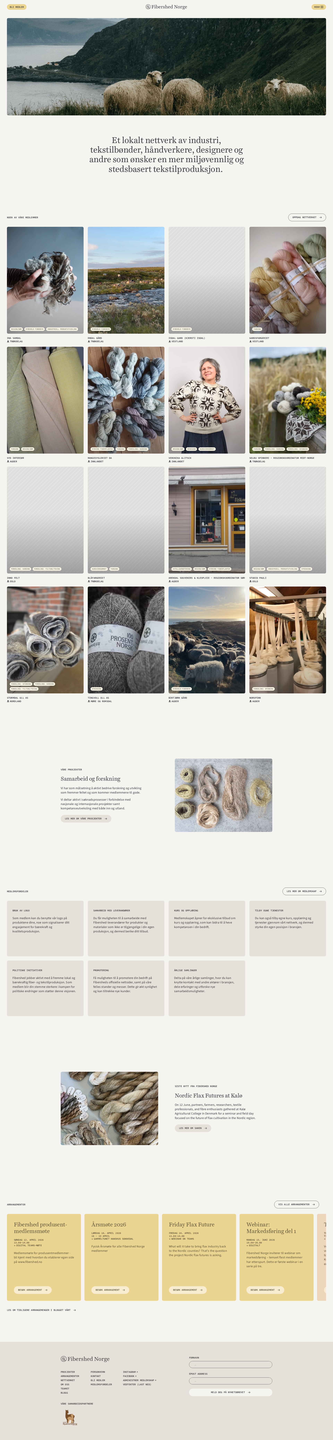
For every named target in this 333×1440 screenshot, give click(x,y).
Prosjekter (68, 1371)
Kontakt (96, 1376)
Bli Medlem (98, 1380)
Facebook (128, 1376)
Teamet (65, 1388)
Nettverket (68, 1380)
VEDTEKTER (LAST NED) (137, 1384)
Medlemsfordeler (101, 1384)
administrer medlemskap (138, 1380)
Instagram (129, 1371)
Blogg (64, 1392)
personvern (98, 1371)
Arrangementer (70, 1376)
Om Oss (65, 1384)
